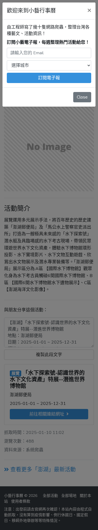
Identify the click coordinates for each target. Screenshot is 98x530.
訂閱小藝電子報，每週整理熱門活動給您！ (48, 42)
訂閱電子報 (49, 78)
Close (82, 97)
